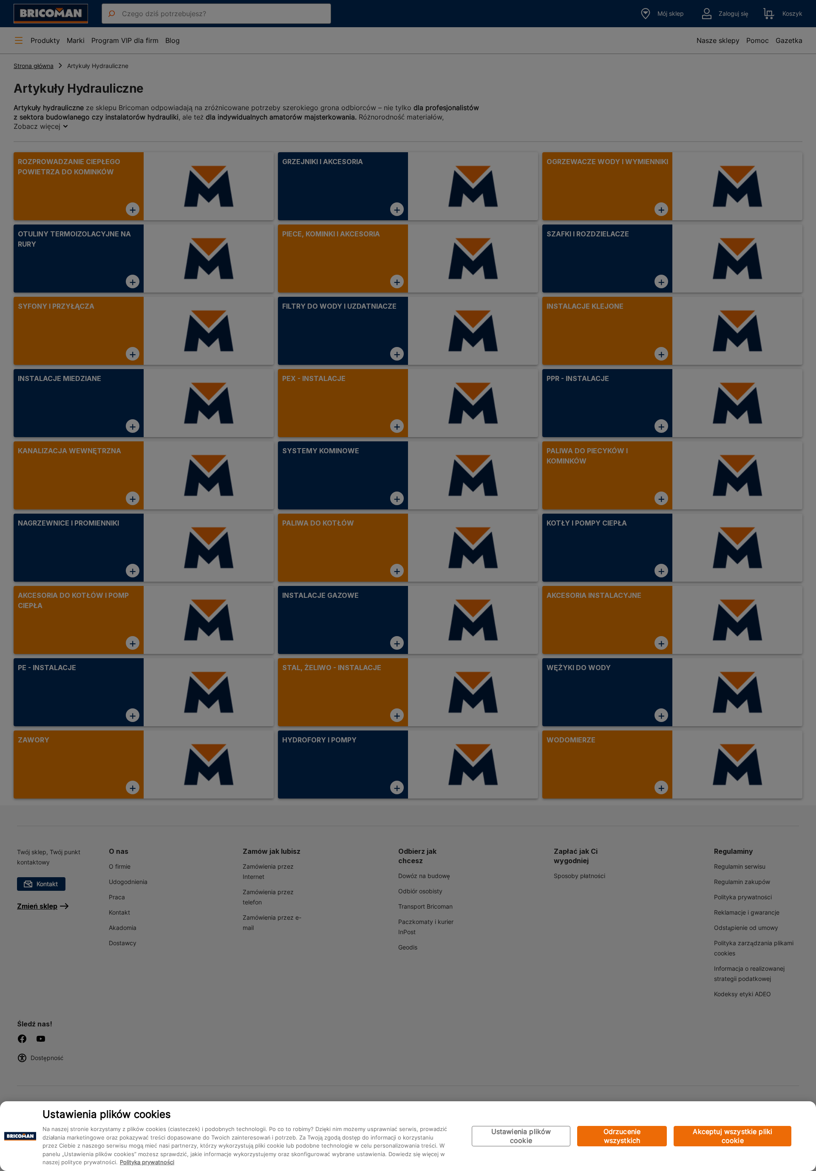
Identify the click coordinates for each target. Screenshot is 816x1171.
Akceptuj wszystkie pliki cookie (732, 1136)
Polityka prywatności (147, 1162)
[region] (408, 1136)
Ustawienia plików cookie (521, 1136)
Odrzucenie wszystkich (622, 1136)
